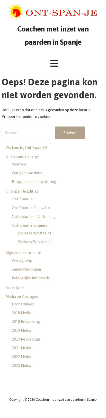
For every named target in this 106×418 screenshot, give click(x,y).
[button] (54, 63)
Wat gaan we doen (27, 173)
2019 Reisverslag (26, 339)
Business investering (34, 233)
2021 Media (21, 348)
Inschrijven (15, 288)
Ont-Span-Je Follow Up (31, 208)
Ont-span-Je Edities (22, 191)
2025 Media (21, 366)
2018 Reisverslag (26, 322)
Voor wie (19, 164)
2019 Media (21, 330)
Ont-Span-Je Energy (22, 156)
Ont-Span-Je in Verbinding (34, 217)
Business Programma (35, 242)
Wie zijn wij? (22, 260)
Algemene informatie (23, 253)
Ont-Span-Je (22, 199)
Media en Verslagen (22, 297)
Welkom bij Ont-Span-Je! (26, 148)
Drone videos (23, 304)
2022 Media (21, 357)
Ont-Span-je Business (29, 225)
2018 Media (21, 313)
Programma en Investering (34, 182)
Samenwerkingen (26, 269)
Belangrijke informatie (31, 278)
